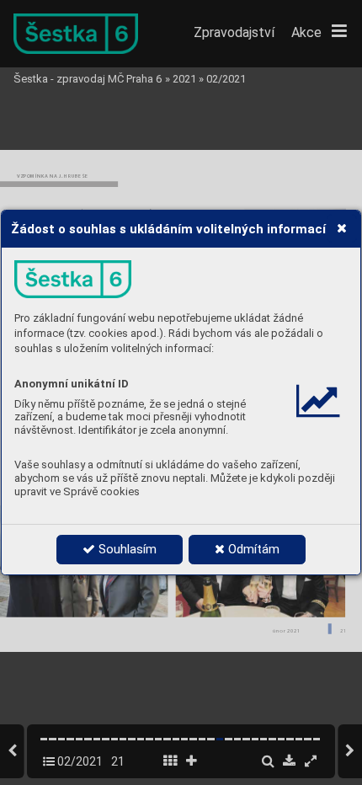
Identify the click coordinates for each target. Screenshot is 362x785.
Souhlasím (126, 549)
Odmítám (252, 549)
